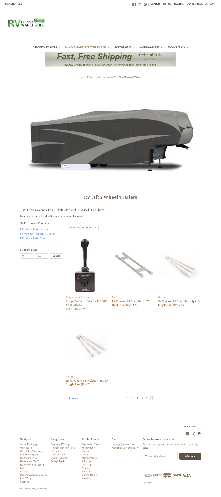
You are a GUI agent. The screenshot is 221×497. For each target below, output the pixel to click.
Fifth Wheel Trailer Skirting (34, 229)
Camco (85, 451)
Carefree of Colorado (92, 444)
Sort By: (71, 227)
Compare (86, 266)
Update (56, 255)
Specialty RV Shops (45, 47)
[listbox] (87, 227)
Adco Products (89, 447)
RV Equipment (123, 47)
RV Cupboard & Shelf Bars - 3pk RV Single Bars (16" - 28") (179, 303)
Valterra (86, 471)
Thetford (86, 464)
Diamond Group (89, 475)
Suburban (87, 461)
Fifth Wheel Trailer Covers (34, 238)
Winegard (86, 468)
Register (202, 4)
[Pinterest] (145, 4)
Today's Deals (176, 47)
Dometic (86, 454)
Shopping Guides (149, 47)
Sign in (190, 4)
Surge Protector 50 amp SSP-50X (86, 301)
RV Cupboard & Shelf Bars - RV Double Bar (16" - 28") (130, 303)
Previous (73, 398)
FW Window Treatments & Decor (37, 233)
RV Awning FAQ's (29, 458)
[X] (139, 4)
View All (86, 478)
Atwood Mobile (89, 458)
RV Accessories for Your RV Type (85, 47)
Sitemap (24, 481)
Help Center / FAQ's (30, 461)
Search (155, 4)
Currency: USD (13, 4)
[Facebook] (134, 4)
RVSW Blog (26, 478)
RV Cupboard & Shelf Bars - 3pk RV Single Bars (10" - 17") (87, 382)
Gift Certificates (173, 4)
